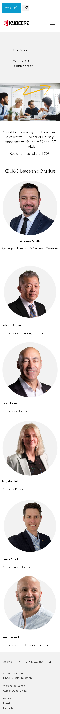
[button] (25, 8)
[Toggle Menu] (52, 23)
